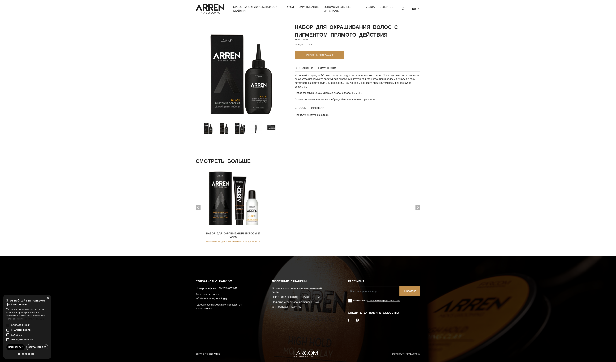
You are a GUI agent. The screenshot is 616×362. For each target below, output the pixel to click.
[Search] (403, 9)
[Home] (210, 8)
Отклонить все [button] (37, 347)
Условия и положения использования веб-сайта (297, 290)
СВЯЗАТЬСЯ (387, 7)
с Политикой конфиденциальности (383, 300)
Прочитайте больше (34, 318)
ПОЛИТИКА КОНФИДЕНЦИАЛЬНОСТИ (296, 297)
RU (414, 9)
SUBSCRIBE (409, 291)
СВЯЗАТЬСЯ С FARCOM (286, 307)
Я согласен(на (376, 300)
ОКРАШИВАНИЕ (309, 7)
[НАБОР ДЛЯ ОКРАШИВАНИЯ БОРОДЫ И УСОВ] (233, 195)
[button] (27, 354)
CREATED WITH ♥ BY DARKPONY (406, 354)
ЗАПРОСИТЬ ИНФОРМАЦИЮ (320, 54)
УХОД (290, 7)
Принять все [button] (15, 347)
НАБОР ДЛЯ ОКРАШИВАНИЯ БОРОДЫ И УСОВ (233, 235)
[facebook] (348, 320)
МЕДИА (370, 7)
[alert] (27, 327)
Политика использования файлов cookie (296, 302)
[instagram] (357, 320)
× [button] (48, 298)
